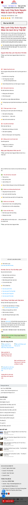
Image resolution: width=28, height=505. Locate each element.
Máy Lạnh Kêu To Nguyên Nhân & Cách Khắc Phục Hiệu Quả (15, 432)
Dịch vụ (2, 399)
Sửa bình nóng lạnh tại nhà (6, 407)
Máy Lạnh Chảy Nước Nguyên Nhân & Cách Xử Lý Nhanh (15, 438)
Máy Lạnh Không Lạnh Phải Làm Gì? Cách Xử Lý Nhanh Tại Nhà (14, 443)
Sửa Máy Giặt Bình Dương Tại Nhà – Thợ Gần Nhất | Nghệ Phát (15, 449)
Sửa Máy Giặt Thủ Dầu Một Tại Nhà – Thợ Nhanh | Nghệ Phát (15, 454)
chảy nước (8, 321)
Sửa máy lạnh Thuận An (8, 293)
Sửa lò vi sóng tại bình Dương (7, 412)
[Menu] (2, 2)
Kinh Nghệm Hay (12, 6)
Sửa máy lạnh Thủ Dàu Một (8, 291)
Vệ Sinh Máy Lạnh (4, 425)
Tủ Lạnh (2, 423)
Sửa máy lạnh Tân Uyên (7, 296)
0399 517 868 (5, 337)
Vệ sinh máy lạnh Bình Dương (11, 307)
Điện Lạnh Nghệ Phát (14, 501)
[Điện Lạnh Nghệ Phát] (14, 2)
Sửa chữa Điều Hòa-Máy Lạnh (7, 410)
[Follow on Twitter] (6, 494)
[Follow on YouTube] (9, 494)
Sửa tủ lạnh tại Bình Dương (6, 418)
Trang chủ (4, 6)
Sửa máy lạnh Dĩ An (7, 288)
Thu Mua (2, 420)
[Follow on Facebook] (2, 494)
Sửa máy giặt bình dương (6, 415)
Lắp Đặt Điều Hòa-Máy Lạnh (7, 404)
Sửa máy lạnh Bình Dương (7, 265)
